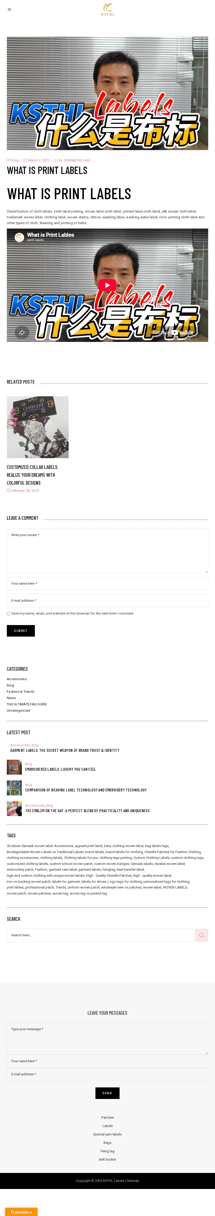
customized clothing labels (27, 863)
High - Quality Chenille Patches (109, 875)
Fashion (41, 869)
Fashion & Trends (20, 691)
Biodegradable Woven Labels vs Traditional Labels (45, 851)
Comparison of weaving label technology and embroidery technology (86, 789)
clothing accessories (23, 857)
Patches (107, 1117)
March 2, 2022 (38, 160)
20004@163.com (77, 160)
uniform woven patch (84, 887)
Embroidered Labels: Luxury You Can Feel (60, 768)
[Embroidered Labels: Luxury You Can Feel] (14, 767)
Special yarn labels (107, 1134)
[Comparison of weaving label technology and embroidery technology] (14, 787)
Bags (107, 1142)
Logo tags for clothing (125, 881)
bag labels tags (157, 845)
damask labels (142, 863)
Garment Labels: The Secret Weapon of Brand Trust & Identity (64, 750)
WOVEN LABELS (175, 887)
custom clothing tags (187, 857)
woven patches (39, 893)
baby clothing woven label (123, 845)
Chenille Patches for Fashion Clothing (172, 851)
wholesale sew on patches (121, 887)
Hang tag (108, 1151)
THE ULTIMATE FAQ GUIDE (27, 704)
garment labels (89, 869)
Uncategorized (18, 710)
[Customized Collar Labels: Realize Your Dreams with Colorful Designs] (38, 427)
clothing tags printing (116, 857)
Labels (108, 1125)
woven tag (60, 893)
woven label (152, 887)
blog (15, 160)
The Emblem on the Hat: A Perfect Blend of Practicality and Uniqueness (87, 810)
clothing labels (51, 857)
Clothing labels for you (81, 857)
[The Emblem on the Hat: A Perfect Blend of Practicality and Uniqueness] (14, 808)
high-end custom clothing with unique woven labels (45, 875)
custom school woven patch (71, 863)
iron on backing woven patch (29, 881)
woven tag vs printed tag (88, 893)
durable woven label (169, 863)
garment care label (63, 869)
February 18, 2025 (24, 490)
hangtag (109, 869)
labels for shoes (94, 881)
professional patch (39, 887)
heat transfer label (130, 869)
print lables (15, 887)
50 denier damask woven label (30, 845)
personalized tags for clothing (166, 881)
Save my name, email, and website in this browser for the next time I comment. (73, 613)
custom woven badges (111, 863)
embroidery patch (20, 869)
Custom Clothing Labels (151, 857)
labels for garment (66, 881)
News (11, 697)
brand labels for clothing (124, 851)
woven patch (16, 893)
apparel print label (88, 845)
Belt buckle (107, 1159)
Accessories (17, 678)
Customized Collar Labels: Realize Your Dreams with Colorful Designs (32, 475)
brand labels (94, 851)
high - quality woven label (152, 875)
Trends (61, 887)
